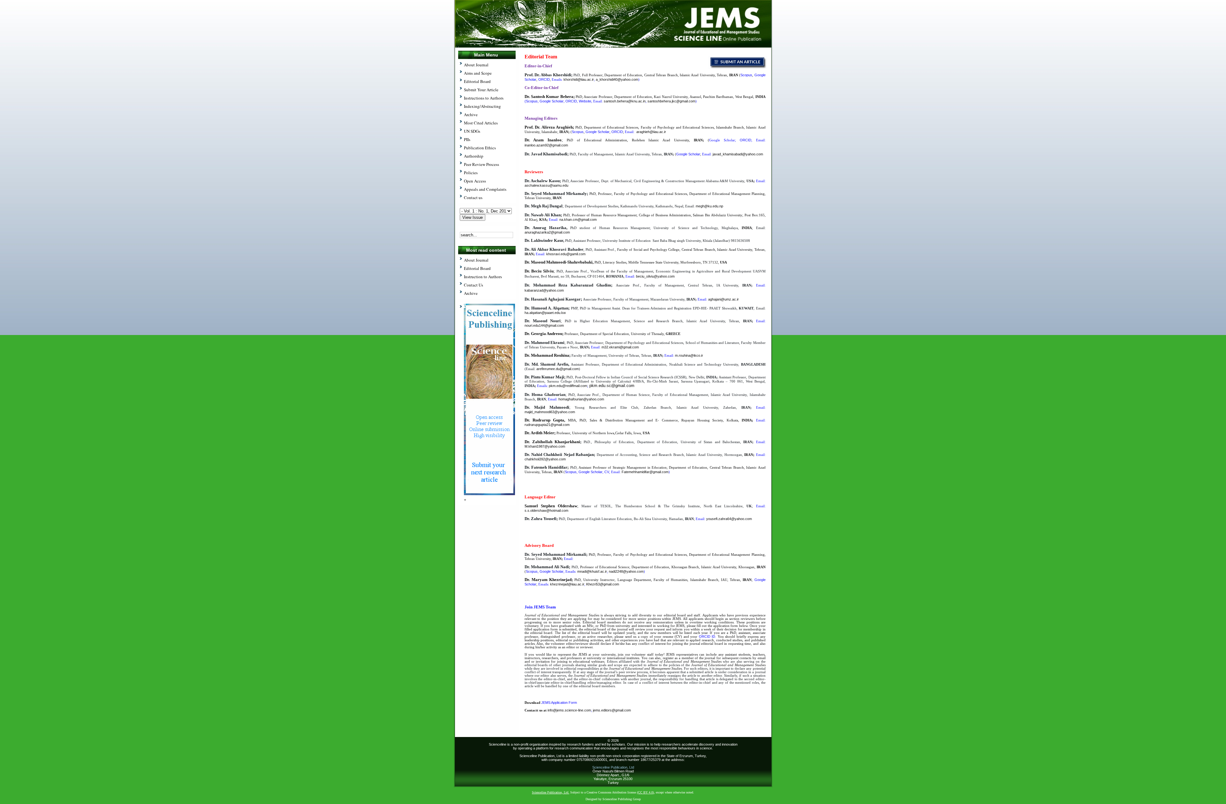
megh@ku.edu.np (709, 206)
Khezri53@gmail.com (602, 584)
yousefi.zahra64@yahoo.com (729, 519)
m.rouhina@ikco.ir (689, 355)
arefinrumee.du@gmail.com (557, 369)
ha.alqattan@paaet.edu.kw (545, 313)
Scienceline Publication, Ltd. (550, 792)
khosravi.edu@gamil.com (566, 254)
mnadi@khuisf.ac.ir (592, 571)
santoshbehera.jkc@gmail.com (671, 101)
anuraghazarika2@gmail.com (547, 232)
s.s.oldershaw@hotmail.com (546, 510)
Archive (471, 293)
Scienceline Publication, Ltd (613, 767)
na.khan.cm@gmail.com (578, 219)
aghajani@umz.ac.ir (723, 299)
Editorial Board (477, 268)
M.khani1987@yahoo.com (545, 446)
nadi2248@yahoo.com (626, 571)
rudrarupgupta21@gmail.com (547, 425)
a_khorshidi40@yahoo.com (617, 79)
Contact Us (473, 285)
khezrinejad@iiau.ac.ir (567, 584)
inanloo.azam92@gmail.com (546, 145)
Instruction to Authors (483, 276)
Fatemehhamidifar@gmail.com (645, 472)
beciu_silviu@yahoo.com (655, 276)
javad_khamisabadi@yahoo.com (738, 154)
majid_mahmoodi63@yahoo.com (550, 412)
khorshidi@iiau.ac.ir (579, 79)
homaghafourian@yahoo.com (581, 399)
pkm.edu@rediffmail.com (568, 386)
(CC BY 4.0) (645, 792)
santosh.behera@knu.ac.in (625, 101)
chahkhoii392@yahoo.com (545, 459)
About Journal (476, 260)
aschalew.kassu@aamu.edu (546, 185)
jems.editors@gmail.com (612, 710)
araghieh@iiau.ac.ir (651, 132)
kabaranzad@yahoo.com (544, 290)
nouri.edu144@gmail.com (544, 325)
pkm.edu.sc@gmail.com (611, 385)
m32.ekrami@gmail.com (620, 347)
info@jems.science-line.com (569, 710)
